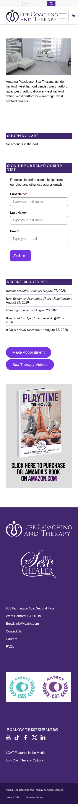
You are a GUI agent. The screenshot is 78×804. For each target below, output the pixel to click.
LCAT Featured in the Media (25, 752)
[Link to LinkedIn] (44, 738)
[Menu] (61, 16)
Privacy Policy (13, 797)
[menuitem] (63, 16)
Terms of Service (35, 797)
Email (14, 231)
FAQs (10, 646)
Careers (11, 639)
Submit (20, 255)
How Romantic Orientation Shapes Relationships (39, 298)
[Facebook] (26, 738)
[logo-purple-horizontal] (32, 16)
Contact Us (14, 631)
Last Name (18, 212)
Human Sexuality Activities (24, 290)
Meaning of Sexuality (20, 310)
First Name (18, 194)
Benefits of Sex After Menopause (28, 318)
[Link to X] (35, 738)
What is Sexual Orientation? (25, 329)
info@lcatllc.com (27, 623)
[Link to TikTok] (18, 738)
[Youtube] (9, 738)
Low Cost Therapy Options (25, 760)
